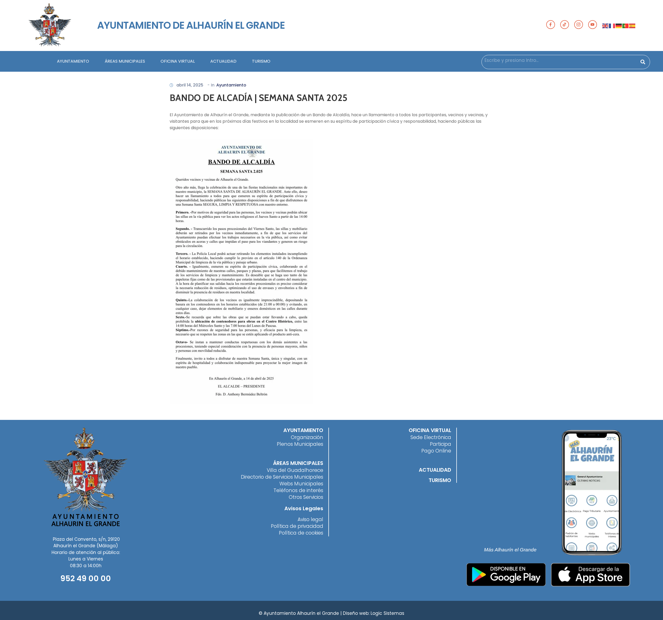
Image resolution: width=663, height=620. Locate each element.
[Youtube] (592, 24)
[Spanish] (632, 25)
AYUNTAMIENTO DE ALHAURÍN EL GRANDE (191, 25)
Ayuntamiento (231, 85)
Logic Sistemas (387, 613)
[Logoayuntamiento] (50, 25)
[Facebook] (550, 24)
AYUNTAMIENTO (73, 61)
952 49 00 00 (85, 578)
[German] (619, 25)
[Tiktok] (564, 24)
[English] (605, 25)
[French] (612, 25)
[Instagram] (578, 24)
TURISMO (261, 61)
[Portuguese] (625, 25)
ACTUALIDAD (223, 61)
